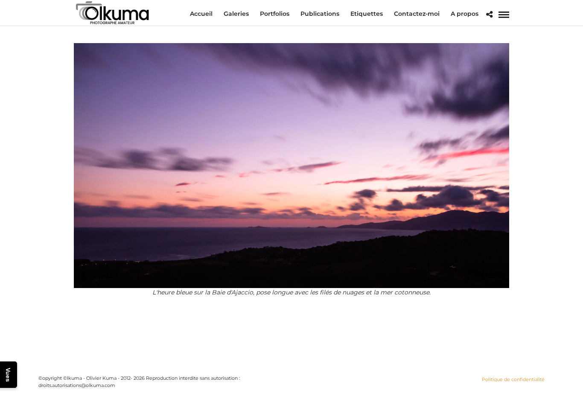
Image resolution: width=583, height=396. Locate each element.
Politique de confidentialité (513, 379)
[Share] (489, 15)
